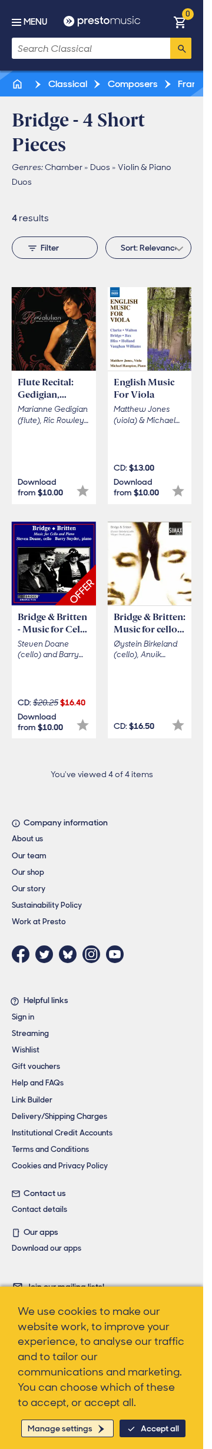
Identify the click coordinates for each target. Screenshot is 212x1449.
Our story (28, 889)
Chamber (63, 167)
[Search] (180, 48)
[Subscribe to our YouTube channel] (118, 954)
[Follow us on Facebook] (23, 954)
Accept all (160, 1428)
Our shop (28, 872)
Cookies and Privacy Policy (60, 1166)
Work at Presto (39, 922)
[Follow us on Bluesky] (70, 954)
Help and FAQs (38, 1083)
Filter (50, 247)
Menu (35, 22)
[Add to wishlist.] (82, 491)
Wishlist (25, 1050)
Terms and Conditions (50, 1149)
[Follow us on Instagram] (94, 954)
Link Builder (32, 1100)
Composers (132, 84)
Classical (67, 84)
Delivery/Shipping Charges (59, 1116)
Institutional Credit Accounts (62, 1133)
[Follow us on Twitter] (47, 954)
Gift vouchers (36, 1066)
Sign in (23, 1017)
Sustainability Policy (47, 905)
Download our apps (46, 1248)
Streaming (30, 1033)
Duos (100, 167)
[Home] (18, 84)
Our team (29, 856)
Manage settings (60, 1428)
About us (27, 839)
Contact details (39, 1209)
